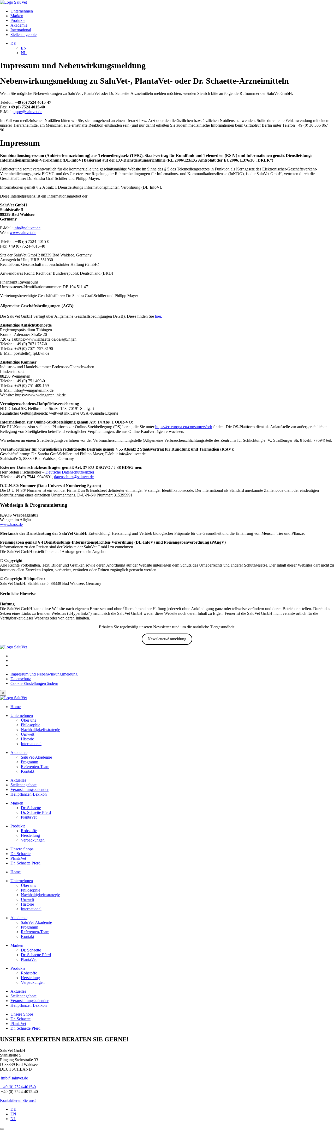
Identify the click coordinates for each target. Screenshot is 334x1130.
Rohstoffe (29, 830)
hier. (158, 316)
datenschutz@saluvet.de (74, 477)
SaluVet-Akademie (36, 757)
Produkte (17, 20)
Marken (16, 16)
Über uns (28, 720)
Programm (29, 762)
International (20, 30)
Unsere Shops (21, 849)
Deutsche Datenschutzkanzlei (69, 472)
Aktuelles (18, 780)
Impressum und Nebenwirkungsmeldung (43, 674)
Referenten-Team (35, 766)
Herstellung (30, 835)
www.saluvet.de (23, 232)
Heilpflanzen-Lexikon (28, 794)
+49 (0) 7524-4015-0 (18, 1087)
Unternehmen (21, 11)
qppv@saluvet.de (28, 111)
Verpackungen (33, 840)
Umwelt (27, 734)
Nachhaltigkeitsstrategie (40, 729)
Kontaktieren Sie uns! (18, 1100)
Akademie (18, 25)
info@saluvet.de (27, 228)
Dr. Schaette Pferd (36, 812)
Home (15, 706)
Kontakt (27, 771)
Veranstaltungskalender (29, 789)
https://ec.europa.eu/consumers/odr (183, 427)
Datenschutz (20, 679)
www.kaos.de (11, 524)
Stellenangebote (23, 34)
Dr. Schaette (31, 808)
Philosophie (30, 725)
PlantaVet (29, 817)
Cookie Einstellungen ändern (34, 683)
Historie (27, 739)
